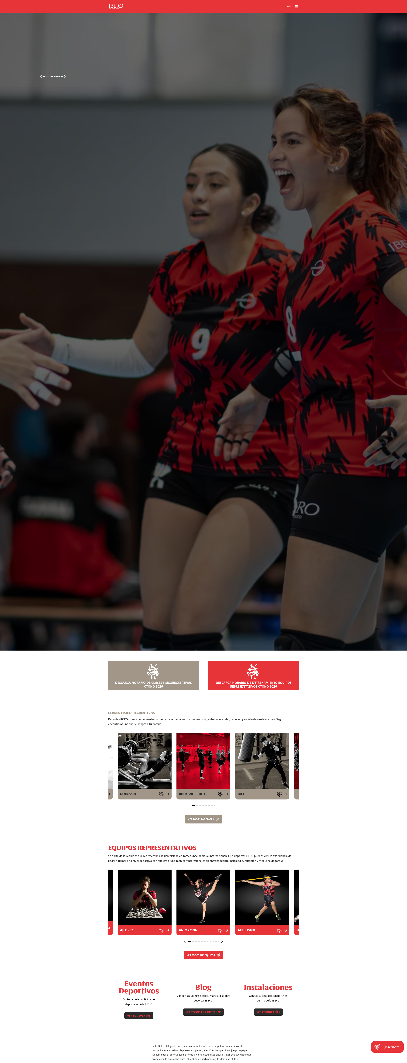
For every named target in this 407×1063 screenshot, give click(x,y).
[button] (292, 6)
